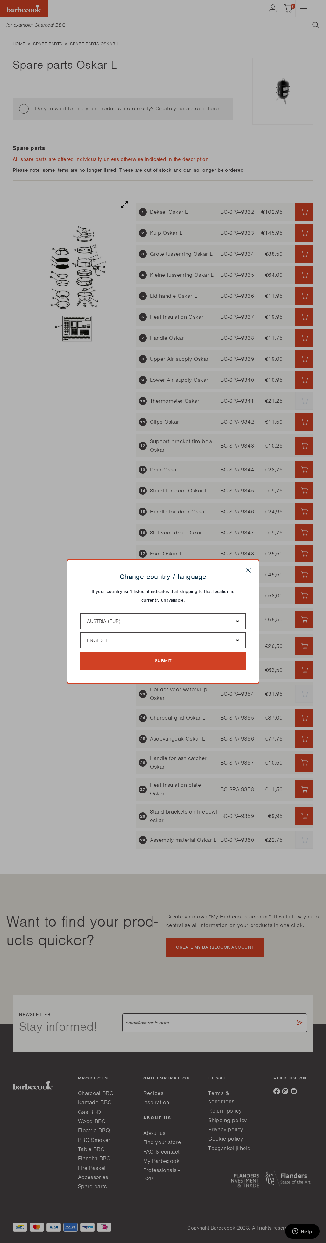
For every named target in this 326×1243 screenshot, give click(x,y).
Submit (163, 660)
